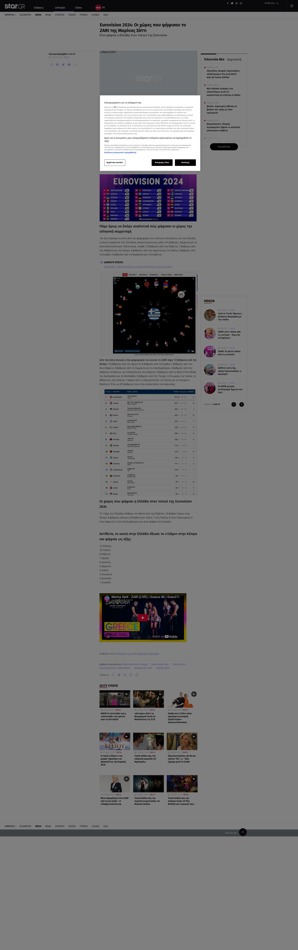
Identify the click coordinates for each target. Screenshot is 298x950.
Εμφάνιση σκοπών (115, 162)
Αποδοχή (185, 162)
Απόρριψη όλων (162, 162)
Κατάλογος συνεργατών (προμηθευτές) (120, 152)
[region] (150, 133)
